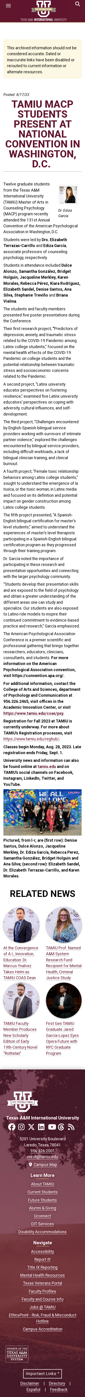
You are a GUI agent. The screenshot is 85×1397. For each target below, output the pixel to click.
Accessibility (42, 1251)
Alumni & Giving (42, 1208)
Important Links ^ (42, 1373)
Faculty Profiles (42, 1291)
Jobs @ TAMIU (42, 1307)
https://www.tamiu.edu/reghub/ (31, 739)
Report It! (42, 1259)
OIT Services (42, 1224)
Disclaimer (29, 1383)
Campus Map (44, 1164)
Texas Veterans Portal (42, 1283)
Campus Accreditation (42, 1329)
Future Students (42, 1200)
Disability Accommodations (42, 1232)
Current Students (42, 1192)
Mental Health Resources (42, 1275)
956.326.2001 (42, 1151)
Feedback (59, 1389)
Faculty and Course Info (42, 1299)
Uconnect (42, 1216)
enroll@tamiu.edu (42, 1157)
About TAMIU (42, 1184)
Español (33, 1389)
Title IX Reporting (42, 1267)
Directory (57, 1383)
